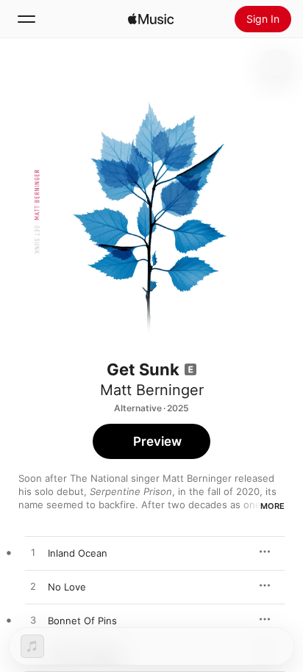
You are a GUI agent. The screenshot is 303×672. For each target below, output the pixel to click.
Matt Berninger (152, 390)
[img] (151, 19)
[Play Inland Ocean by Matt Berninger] (33, 553)
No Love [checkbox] (67, 587)
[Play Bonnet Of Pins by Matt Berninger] (33, 620)
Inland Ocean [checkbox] (77, 553)
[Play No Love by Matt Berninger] (33, 586)
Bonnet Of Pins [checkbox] (82, 620)
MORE (272, 506)
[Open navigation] (26, 19)
